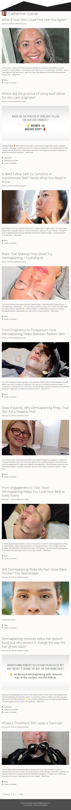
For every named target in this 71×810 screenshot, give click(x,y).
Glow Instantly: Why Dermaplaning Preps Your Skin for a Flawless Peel (35, 409)
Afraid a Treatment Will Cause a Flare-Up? (32, 723)
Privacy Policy (27, 805)
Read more (16, 75)
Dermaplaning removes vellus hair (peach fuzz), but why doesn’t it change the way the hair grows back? (33, 642)
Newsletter (8, 158)
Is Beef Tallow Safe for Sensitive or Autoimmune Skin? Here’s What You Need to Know (34, 178)
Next (22, 794)
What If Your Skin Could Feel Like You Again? (34, 19)
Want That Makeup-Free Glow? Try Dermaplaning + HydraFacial (27, 256)
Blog (5, 80)
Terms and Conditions (41, 805)
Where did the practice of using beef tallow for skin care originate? (33, 95)
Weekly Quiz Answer (11, 161)
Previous (6, 794)
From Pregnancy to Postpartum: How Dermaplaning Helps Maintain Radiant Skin (33, 332)
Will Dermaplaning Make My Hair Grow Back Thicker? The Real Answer (34, 571)
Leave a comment (10, 83)
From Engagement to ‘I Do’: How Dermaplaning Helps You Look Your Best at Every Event (33, 491)
